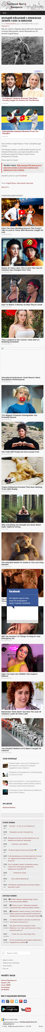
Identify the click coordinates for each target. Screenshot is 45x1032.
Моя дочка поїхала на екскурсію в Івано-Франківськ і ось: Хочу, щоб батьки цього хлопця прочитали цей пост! (25, 928)
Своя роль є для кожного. (20, 844)
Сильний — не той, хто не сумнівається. (22, 826)
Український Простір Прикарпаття (22, 5)
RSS (12, 1001)
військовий (21, 183)
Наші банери (7, 966)
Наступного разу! (22, 622)
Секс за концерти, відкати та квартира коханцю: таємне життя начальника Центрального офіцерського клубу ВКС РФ (23, 867)
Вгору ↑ (41, 1026)
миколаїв (29, 183)
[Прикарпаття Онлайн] (26, 1011)
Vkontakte (25, 1001)
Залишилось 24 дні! (20, 873)
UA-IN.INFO (5, 989)
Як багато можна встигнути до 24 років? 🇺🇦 (22, 850)
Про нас (5, 968)
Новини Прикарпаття (9, 980)
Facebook (23, 176)
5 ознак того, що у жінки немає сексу (23, 934)
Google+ (7, 1001)
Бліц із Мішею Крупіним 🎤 (20, 879)
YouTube (20, 1001)
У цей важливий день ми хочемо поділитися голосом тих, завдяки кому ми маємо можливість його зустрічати (25, 858)
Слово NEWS (6, 985)
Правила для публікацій (11, 963)
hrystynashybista (11, 23)
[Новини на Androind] (10, 1011)
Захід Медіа (5, 987)
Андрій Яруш (11, 183)
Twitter (16, 1001)
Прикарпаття (5, 26)
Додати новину (8, 960)
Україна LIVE (5, 982)
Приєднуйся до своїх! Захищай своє (21, 832)
